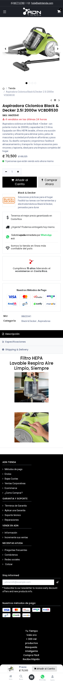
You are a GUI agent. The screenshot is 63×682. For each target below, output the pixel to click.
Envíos (8, 474)
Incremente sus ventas (16, 537)
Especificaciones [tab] (15, 341)
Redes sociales (12, 559)
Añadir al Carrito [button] (21, 182)
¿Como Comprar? (14, 493)
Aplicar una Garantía (15, 510)
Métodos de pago (14, 469)
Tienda (11, 88)
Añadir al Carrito (45, 668)
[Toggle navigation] (4, 12)
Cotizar (9, 564)
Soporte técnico (13, 515)
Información (11, 532)
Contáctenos (11, 555)
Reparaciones (12, 520)
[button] (5, 49)
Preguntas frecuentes (16, 550)
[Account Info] (52, 676)
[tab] (31, 350)
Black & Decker (29, 321)
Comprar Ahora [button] (50, 182)
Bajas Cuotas (11, 478)
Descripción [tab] (12, 334)
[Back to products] (55, 100)
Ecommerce (11, 488)
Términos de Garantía (16, 505)
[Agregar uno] (18, 172)
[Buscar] (21, 676)
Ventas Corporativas (15, 483)
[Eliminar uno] (6, 172)
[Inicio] (10, 676)
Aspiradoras (44, 321)
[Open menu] (31, 677)
